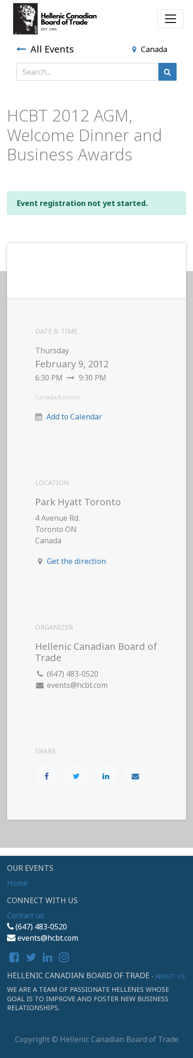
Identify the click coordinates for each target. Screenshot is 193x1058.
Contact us (25, 915)
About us (170, 976)
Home (17, 883)
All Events (52, 49)
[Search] (167, 72)
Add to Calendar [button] (74, 416)
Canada (154, 49)
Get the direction (76, 561)
